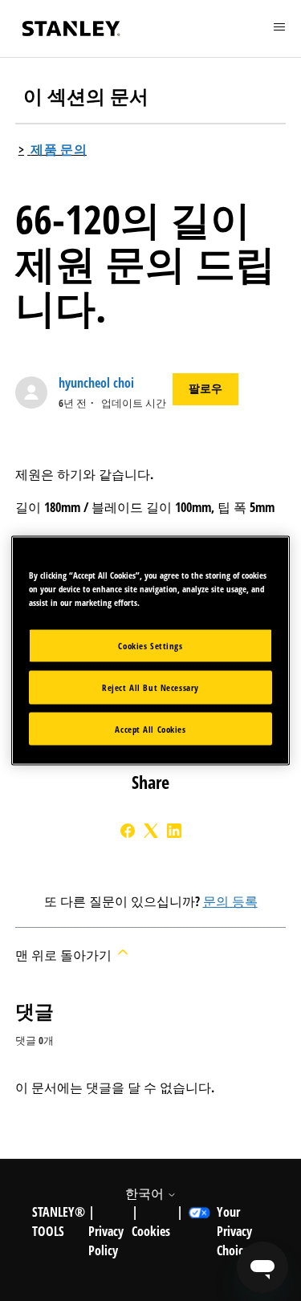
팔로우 (205, 388)
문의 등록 (230, 901)
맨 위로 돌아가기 (65, 955)
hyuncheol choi (96, 383)
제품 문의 (59, 149)
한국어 (146, 1193)
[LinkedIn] (174, 830)
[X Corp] (151, 830)
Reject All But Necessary (150, 687)
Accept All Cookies (150, 728)
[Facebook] (127, 830)
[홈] (71, 28)
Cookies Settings (150, 645)
